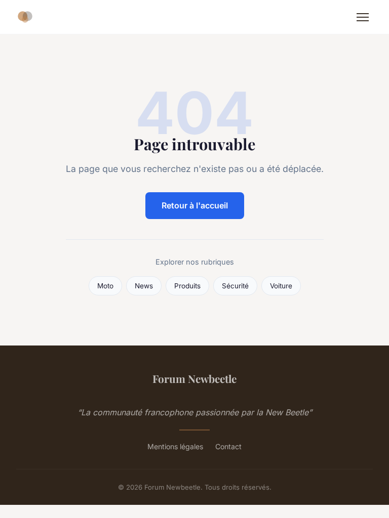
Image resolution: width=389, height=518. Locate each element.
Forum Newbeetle (194, 378)
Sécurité (235, 286)
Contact (228, 446)
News (144, 286)
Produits (187, 286)
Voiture (281, 286)
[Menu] (363, 17)
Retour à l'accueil (195, 205)
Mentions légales (175, 446)
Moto (105, 286)
